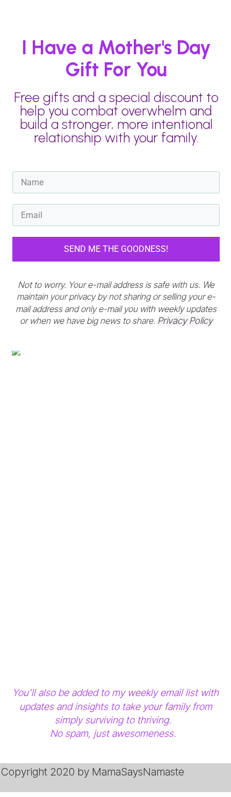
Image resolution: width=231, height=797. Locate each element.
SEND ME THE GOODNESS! (116, 249)
